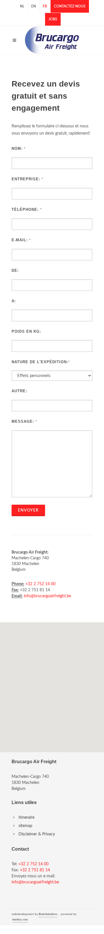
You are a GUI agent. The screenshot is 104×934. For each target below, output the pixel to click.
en (33, 6)
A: (14, 301)
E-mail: (20, 240)
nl (22, 6)
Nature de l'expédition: (40, 362)
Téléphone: (25, 209)
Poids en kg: (26, 331)
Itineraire (26, 818)
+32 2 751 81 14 (35, 870)
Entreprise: (26, 179)
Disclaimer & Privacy (36, 834)
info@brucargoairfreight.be (47, 596)
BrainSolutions (48, 914)
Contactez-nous (70, 6)
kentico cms (20, 919)
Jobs (53, 19)
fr (45, 6)
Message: (23, 421)
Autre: (19, 391)
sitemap (25, 826)
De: (15, 270)
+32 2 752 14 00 (40, 584)
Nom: (17, 148)
